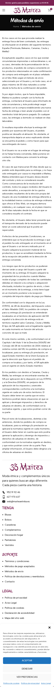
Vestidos (9, 545)
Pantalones (10, 540)
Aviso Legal (46, 683)
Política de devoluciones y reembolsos (24, 576)
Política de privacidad (30, 683)
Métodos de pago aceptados (20, 566)
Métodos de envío (14, 571)
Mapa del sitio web (14, 618)
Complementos (13, 530)
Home (16, 26)
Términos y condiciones (17, 561)
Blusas (8, 514)
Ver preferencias (27, 677)
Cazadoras (10, 524)
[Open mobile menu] (4, 10)
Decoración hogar (14, 535)
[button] (49, 627)
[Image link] (26, 467)
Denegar (27, 668)
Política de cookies (11, 683)
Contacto (10, 581)
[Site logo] (27, 10)
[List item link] (26, 492)
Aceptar (27, 660)
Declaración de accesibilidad (19, 613)
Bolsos (8, 519)
